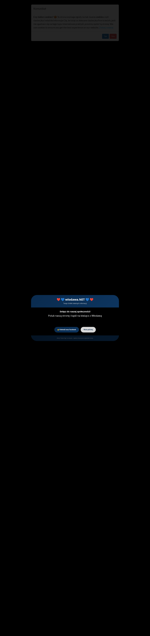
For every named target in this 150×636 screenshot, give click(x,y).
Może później (88, 330)
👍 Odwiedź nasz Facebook (66, 330)
